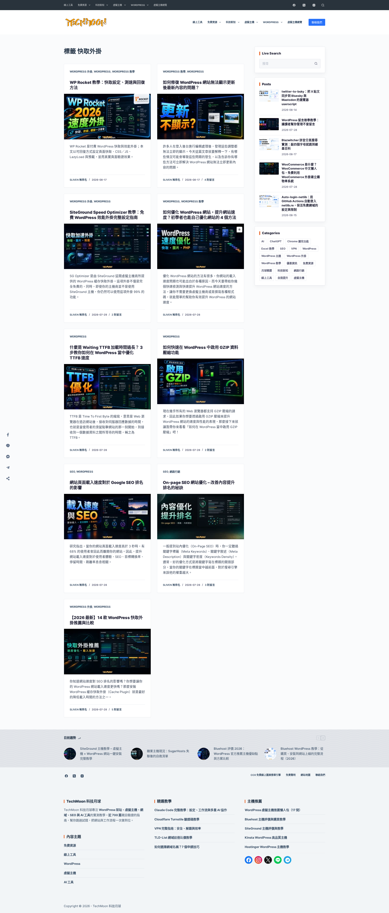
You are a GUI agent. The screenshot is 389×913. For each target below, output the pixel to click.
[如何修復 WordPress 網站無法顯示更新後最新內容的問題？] (200, 116)
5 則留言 (117, 709)
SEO (72, 471)
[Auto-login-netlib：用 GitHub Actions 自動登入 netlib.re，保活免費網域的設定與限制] (269, 201)
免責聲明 (291, 774)
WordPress (138, 5)
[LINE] (278, 860)
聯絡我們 (317, 22)
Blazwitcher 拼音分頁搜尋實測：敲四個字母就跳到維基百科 (300, 144)
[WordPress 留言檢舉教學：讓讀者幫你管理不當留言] (269, 124)
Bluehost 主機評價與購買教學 (265, 819)
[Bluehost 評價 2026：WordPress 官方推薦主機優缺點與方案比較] (204, 754)
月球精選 (266, 270)
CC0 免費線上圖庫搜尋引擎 (266, 774)
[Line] (8, 445)
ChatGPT (276, 241)
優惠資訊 (292, 263)
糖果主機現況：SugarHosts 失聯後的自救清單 (168, 753)
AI (262, 241)
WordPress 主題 (271, 255)
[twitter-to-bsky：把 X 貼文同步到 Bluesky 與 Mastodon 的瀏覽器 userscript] (269, 96)
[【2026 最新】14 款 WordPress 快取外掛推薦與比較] (107, 651)
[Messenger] (8, 456)
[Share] (8, 478)
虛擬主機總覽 (160, 5)
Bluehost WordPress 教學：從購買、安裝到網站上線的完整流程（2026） (302, 754)
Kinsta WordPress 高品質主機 (266, 837)
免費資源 (82, 5)
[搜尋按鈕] (315, 63)
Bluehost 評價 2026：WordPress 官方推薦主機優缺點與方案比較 (236, 754)
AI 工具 (69, 882)
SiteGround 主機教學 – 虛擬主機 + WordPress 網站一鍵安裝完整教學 (101, 754)
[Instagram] (313, 5)
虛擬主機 (117, 5)
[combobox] (285, 63)
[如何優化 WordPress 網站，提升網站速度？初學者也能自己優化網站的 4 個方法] (200, 246)
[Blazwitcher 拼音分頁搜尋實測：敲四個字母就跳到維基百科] (269, 144)
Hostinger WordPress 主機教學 (267, 847)
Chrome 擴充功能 (298, 241)
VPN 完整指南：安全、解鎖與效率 (177, 828)
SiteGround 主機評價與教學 (264, 828)
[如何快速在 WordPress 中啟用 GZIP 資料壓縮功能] (200, 381)
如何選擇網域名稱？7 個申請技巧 (176, 847)
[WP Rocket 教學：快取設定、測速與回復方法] (107, 116)
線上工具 (68, 5)
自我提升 (283, 277)
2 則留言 (117, 314)
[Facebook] (294, 5)
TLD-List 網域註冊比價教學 (173, 837)
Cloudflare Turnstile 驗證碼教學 (176, 819)
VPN (294, 248)
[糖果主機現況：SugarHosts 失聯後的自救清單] (137, 754)
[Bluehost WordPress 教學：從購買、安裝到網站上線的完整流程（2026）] (270, 754)
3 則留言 (210, 584)
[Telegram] (287, 860)
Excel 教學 (267, 248)
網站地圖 (305, 774)
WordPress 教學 (123, 71)
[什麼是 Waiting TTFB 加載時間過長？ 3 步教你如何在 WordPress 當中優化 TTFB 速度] (107, 387)
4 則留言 (209, 179)
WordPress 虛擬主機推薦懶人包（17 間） (273, 810)
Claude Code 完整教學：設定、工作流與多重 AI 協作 (190, 810)
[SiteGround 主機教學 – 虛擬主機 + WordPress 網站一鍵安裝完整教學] (70, 754)
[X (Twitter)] (303, 5)
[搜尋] (322, 5)
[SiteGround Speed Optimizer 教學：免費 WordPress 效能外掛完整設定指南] (107, 246)
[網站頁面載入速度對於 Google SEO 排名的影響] (107, 516)
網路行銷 (175, 471)
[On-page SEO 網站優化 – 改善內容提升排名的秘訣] (200, 516)
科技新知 (99, 5)
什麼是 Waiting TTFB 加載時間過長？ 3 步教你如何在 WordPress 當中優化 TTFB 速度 (106, 353)
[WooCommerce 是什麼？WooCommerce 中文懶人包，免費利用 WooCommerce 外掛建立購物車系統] (269, 168)
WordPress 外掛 (81, 71)
